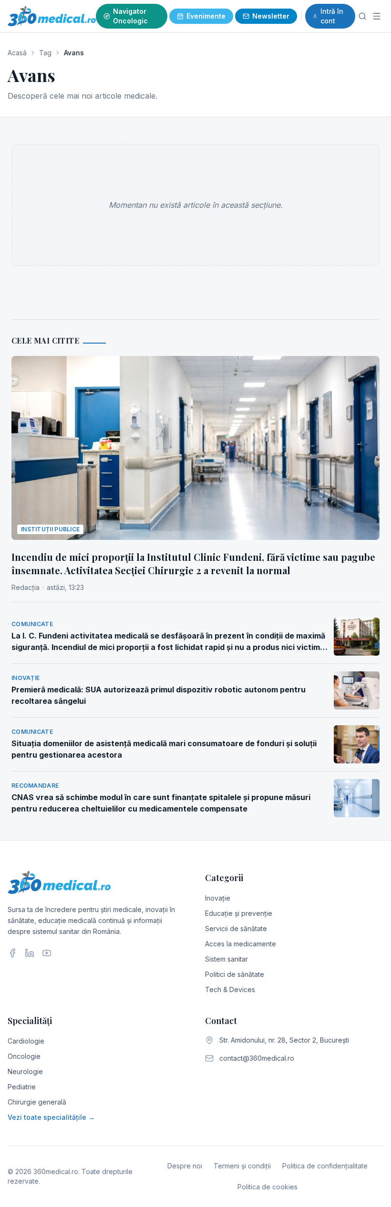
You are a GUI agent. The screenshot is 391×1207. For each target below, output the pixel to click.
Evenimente (206, 16)
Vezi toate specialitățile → (51, 1117)
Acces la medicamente (240, 944)
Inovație (217, 898)
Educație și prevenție (238, 913)
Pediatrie (22, 1087)
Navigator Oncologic (130, 16)
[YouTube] (46, 953)
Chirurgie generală (37, 1102)
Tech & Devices (230, 989)
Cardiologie (26, 1041)
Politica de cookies (267, 1187)
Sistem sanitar (226, 959)
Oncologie (24, 1056)
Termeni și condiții (242, 1166)
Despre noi (184, 1166)
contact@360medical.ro (256, 1058)
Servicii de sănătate (236, 928)
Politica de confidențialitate (325, 1166)
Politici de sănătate (234, 974)
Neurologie (25, 1071)
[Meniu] (376, 16)
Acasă (17, 53)
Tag (45, 53)
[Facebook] (12, 953)
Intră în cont (331, 16)
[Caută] (362, 16)
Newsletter (270, 16)
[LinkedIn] (29, 953)
